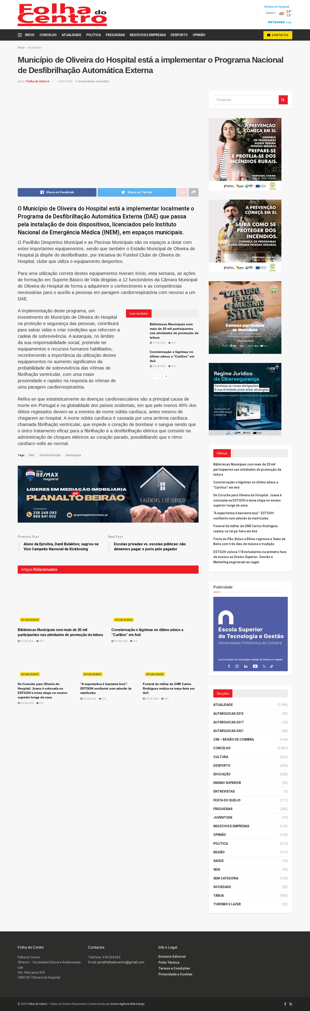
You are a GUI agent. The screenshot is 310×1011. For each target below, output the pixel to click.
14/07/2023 (64, 81)
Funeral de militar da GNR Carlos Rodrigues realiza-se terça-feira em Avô (168, 688)
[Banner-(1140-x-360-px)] (108, 494)
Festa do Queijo (227, 800)
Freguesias (115, 35)
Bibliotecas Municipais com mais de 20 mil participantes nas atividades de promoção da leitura (247, 469)
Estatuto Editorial (172, 956)
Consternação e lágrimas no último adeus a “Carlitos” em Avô (172, 356)
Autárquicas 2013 (228, 713)
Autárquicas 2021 (228, 731)
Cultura (220, 757)
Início (29, 35)
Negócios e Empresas (148, 35)
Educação (222, 774)
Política (93, 35)
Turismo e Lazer (227, 904)
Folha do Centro (37, 81)
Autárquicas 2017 (228, 722)
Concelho (48, 35)
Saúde (218, 861)
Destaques (73, 455)
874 (173, 342)
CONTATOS (280, 35)
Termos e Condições (174, 968)
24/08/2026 (152, 698)
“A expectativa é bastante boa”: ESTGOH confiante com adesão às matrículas (106, 688)
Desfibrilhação (50, 455)
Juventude (222, 817)
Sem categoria (225, 878)
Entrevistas (224, 791)
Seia (216, 869)
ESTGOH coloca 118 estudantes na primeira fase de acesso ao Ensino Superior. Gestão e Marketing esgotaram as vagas (249, 557)
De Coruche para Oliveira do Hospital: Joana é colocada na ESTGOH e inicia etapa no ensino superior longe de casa (247, 500)
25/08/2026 (159, 366)
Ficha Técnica (168, 962)
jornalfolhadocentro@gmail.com (120, 962)
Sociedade (222, 887)
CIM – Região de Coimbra (233, 739)
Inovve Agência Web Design (128, 1004)
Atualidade (71, 35)
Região (219, 852)
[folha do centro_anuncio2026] (250, 634)
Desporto (179, 35)
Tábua (218, 895)
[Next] (166, 376)
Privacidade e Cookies (175, 974)
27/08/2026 (159, 342)
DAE (31, 455)
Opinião (199, 35)
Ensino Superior (227, 783)
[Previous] (158, 376)
